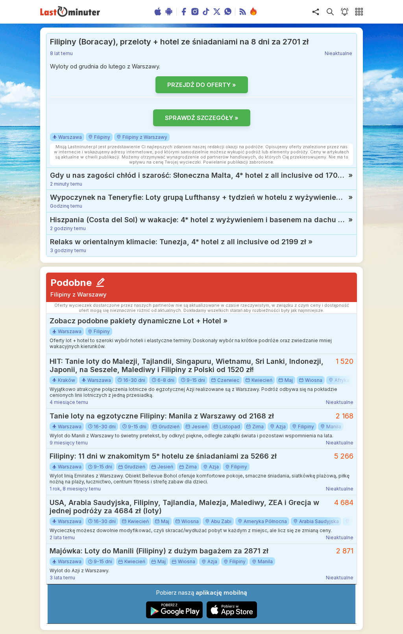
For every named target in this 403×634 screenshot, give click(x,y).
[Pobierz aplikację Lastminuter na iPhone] (232, 616)
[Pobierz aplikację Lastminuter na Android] (174, 616)
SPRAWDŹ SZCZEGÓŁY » (201, 118)
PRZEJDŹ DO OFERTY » (201, 84)
